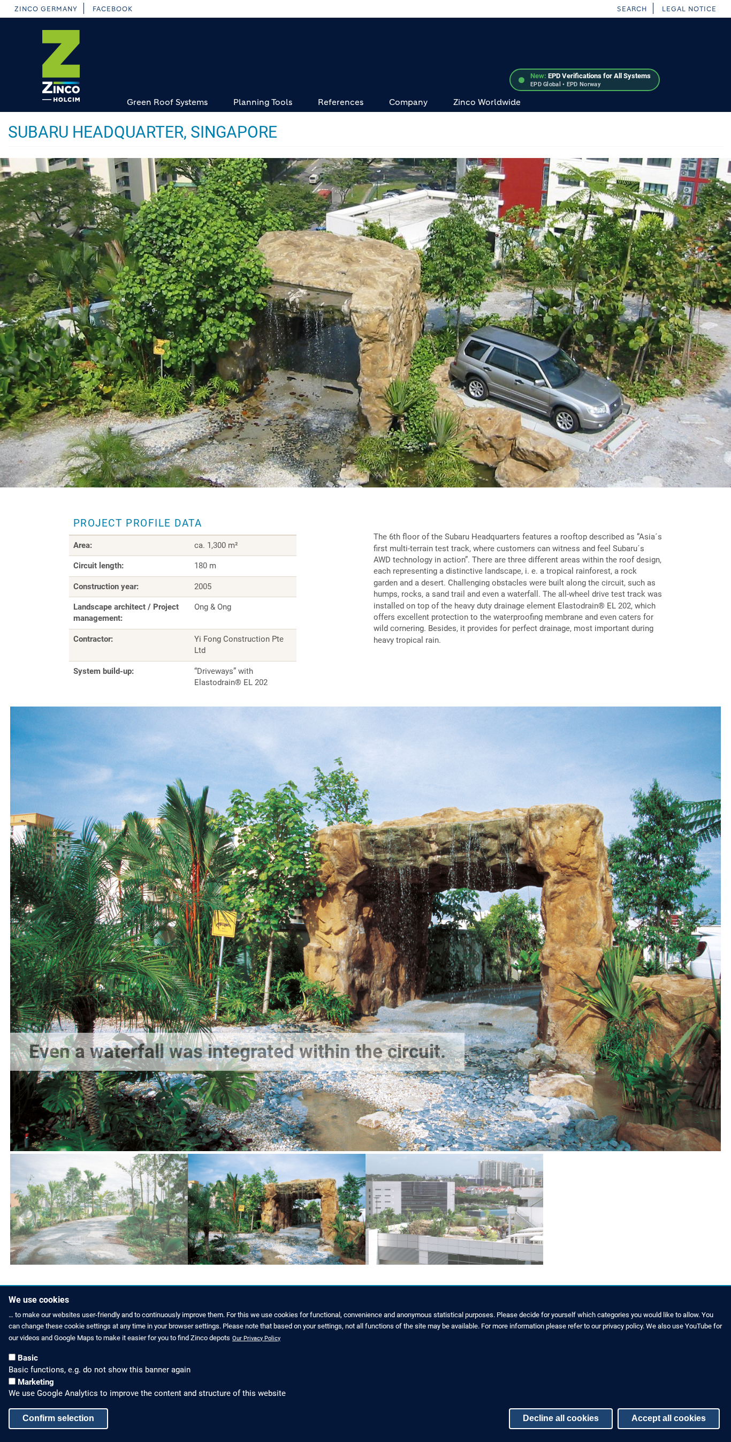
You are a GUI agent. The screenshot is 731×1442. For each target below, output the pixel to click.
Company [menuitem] (408, 102)
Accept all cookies (668, 1417)
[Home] (61, 66)
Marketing (36, 1381)
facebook (113, 9)
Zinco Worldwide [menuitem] (487, 102)
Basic (28, 1357)
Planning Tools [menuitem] (262, 102)
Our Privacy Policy (256, 1337)
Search (632, 9)
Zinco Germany (45, 9)
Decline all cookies (561, 1417)
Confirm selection (58, 1417)
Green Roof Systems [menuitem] (167, 102)
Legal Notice (689, 9)
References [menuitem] (340, 102)
